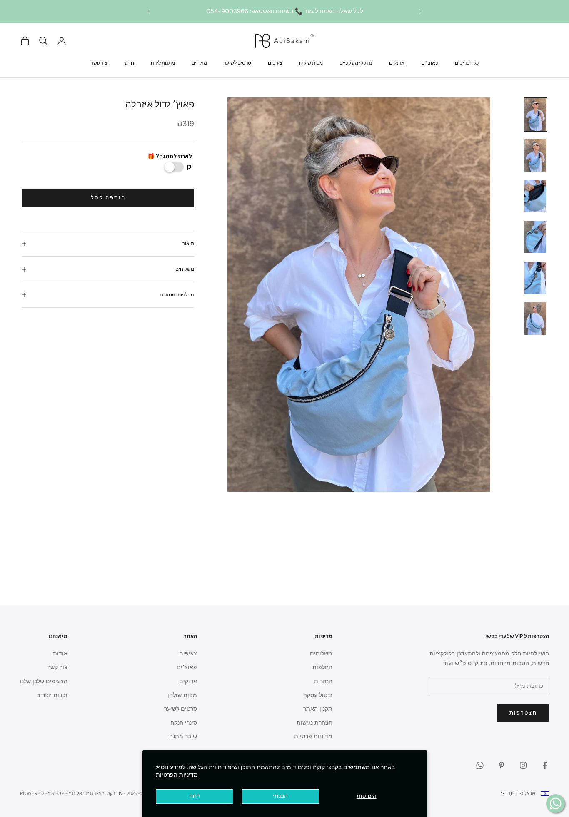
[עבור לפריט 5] (535, 278)
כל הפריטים (467, 62)
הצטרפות (523, 713)
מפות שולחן (311, 62)
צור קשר (99, 62)
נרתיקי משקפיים (355, 62)
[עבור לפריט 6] (535, 318)
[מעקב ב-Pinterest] (501, 765)
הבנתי (280, 796)
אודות (60, 654)
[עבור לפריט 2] (535, 155)
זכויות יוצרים (51, 695)
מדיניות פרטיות (313, 736)
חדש (129, 62)
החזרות (323, 681)
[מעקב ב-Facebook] (545, 765)
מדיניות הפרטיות (177, 775)
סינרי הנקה (183, 723)
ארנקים (396, 62)
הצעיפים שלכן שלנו (43, 681)
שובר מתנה (183, 736)
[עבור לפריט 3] (535, 196)
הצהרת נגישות (314, 723)
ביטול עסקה (317, 695)
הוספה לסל (108, 198)
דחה (194, 796)
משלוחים (321, 654)
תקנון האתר (317, 709)
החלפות (322, 667)
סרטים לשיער (237, 62)
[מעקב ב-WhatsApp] (480, 765)
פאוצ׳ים (429, 62)
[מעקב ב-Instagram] (523, 765)
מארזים (199, 62)
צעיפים (275, 62)
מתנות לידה (163, 62)
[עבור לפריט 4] (535, 237)
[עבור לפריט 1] (535, 114)
